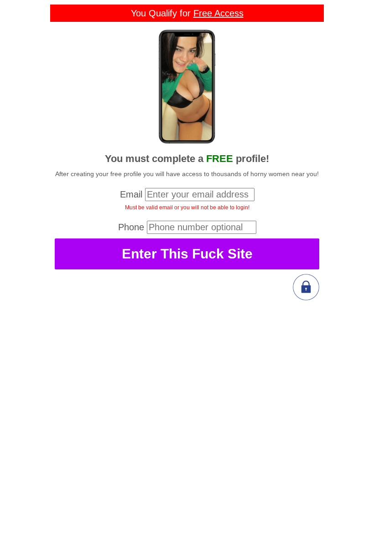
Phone (131, 227)
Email (131, 194)
